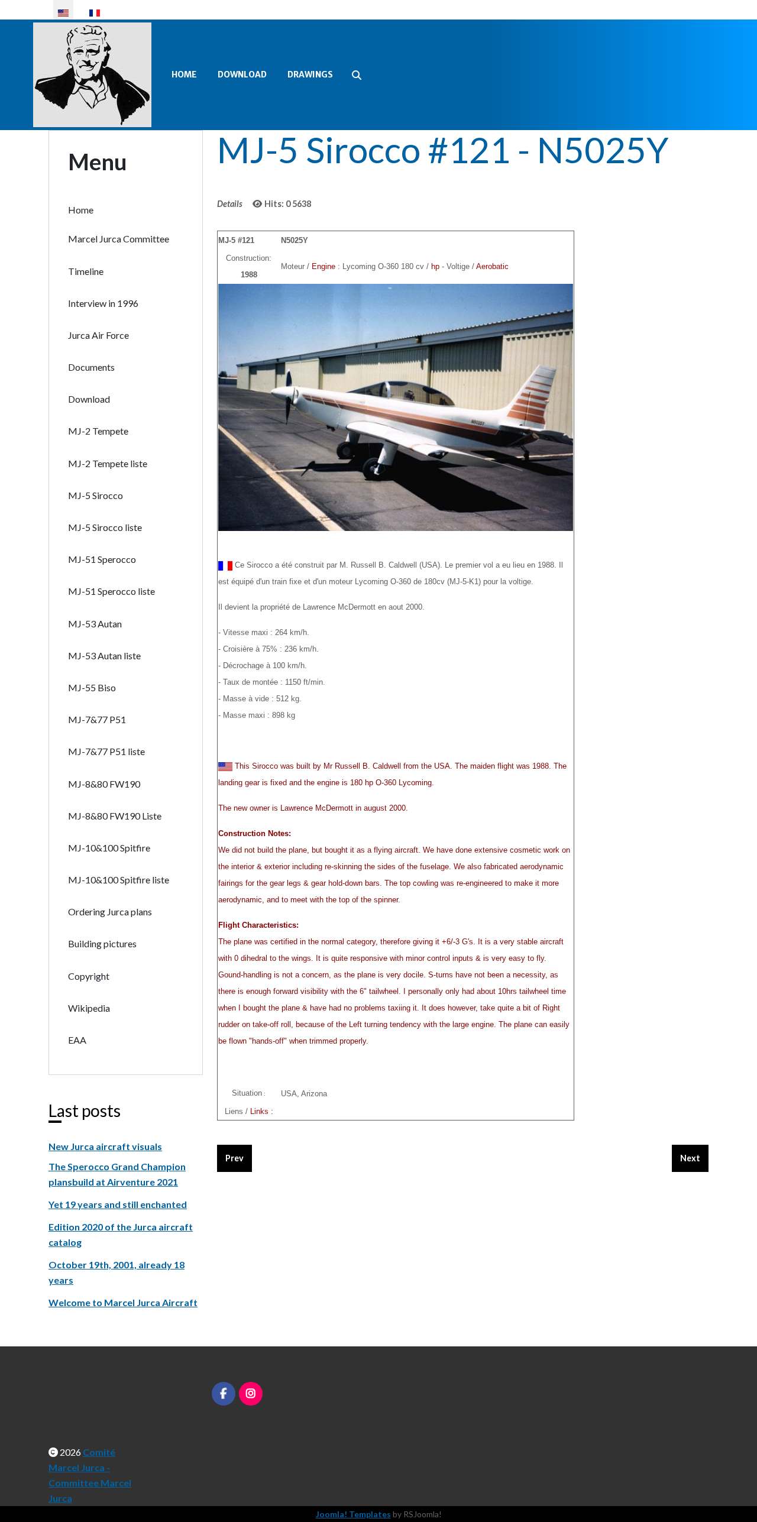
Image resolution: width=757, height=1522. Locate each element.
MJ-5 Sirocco (95, 495)
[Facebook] (223, 1394)
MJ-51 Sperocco (102, 559)
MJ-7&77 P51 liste (106, 751)
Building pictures (102, 943)
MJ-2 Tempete (98, 430)
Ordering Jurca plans (110, 911)
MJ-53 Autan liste (104, 655)
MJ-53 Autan (95, 623)
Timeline (85, 271)
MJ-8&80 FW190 (104, 783)
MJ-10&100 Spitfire (109, 847)
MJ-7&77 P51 (97, 719)
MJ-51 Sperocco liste (111, 591)
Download (242, 74)
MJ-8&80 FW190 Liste (114, 815)
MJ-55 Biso (92, 687)
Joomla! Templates (353, 1514)
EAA (77, 1039)
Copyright (88, 976)
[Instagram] (251, 1394)
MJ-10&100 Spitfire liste (118, 879)
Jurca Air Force (98, 335)
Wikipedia (89, 1007)
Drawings (310, 74)
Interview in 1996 (103, 303)
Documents (91, 367)
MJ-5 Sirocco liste (105, 527)
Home (184, 74)
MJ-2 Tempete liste (107, 463)
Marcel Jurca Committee (118, 238)
